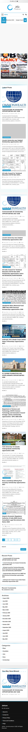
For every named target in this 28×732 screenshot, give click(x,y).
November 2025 (7, 621)
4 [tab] (18, 671)
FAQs (4, 723)
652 (16, 540)
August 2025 (6, 630)
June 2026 (5, 604)
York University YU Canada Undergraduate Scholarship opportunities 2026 (11, 448)
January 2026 (6, 615)
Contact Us (5, 714)
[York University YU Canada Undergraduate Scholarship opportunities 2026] (14, 438)
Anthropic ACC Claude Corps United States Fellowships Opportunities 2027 (14, 341)
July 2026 (5, 601)
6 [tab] (21, 671)
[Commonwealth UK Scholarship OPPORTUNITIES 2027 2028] (14, 99)
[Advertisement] (14, 39)
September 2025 (7, 627)
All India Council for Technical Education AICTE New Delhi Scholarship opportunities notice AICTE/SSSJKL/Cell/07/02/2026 (12, 174)
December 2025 (7, 618)
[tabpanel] (14, 66)
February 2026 (6, 612)
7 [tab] (23, 671)
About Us (5, 712)
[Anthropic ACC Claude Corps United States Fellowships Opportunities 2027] (14, 331)
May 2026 (5, 607)
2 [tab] (23, 77)
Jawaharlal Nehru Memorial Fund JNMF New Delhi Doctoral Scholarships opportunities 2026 (13, 307)
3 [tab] (25, 77)
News (4, 657)
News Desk (6, 113)
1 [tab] (21, 77)
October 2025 (6, 624)
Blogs (4, 648)
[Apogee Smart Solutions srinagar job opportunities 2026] (14, 66)
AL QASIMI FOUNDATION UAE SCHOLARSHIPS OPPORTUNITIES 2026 (13, 375)
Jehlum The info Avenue (9, 524)
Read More (4, 251)
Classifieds (5, 651)
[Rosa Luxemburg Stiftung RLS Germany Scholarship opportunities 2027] (14, 472)
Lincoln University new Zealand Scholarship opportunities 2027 (12, 141)
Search (4, 546)
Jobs (4, 513)
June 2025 (5, 636)
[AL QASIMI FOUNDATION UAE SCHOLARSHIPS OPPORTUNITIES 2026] (14, 365)
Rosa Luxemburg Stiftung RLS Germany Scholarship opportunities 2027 (13, 482)
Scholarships (6, 106)
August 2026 (6, 598)
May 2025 (5, 639)
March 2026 (6, 609)
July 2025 (5, 633)
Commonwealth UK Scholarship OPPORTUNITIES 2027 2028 (12, 110)
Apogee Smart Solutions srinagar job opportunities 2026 (12, 75)
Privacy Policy (6, 717)
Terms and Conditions (8, 720)
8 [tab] (25, 671)
